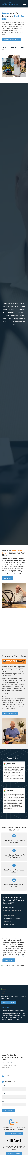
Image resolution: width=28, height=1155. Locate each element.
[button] (24, 4)
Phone (3, 1093)
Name (3, 1086)
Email (3, 1101)
